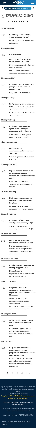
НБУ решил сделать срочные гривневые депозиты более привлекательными (22, 106)
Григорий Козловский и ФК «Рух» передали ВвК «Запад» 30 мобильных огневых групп (19, 16)
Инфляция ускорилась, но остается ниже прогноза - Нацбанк (20, 200)
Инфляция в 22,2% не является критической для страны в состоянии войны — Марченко (22, 291)
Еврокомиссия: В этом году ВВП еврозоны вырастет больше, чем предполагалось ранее (22, 174)
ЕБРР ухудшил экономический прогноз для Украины (21, 151)
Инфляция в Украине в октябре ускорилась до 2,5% (21, 221)
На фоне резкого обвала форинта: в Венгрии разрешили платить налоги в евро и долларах (22, 351)
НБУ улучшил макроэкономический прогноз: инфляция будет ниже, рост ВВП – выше (20, 58)
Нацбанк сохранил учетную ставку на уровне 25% (21, 266)
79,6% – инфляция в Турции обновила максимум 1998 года (21, 322)
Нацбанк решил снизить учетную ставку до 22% (20, 35)
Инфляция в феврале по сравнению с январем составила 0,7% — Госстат (20, 128)
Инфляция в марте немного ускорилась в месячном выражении (21, 87)
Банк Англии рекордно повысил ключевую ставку (21, 241)
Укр (4, 2)
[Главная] (18, 2)
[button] (9, 22)
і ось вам (20, 411)
